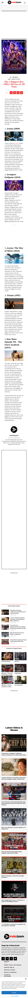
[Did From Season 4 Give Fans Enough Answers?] (14, 865)
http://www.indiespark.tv (14, 437)
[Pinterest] (18, 92)
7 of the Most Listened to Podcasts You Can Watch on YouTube (13, 925)
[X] (14, 92)
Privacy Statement (15, 996)
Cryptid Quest (18, 673)
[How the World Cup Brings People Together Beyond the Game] (5, 641)
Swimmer (17, 661)
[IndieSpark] (14, 429)
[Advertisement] (14, 25)
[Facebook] (11, 92)
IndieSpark (15, 77)
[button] (26, 979)
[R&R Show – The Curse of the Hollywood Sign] (7, 668)
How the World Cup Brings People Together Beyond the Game (11, 852)
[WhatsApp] (21, 92)
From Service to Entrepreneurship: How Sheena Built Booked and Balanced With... (18, 627)
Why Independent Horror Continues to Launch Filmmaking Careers (13, 900)
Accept (14, 992)
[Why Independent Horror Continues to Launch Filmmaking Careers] (14, 889)
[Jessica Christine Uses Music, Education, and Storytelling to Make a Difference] (5, 619)
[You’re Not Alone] (21, 680)
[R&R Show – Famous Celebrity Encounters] (7, 680)
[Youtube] (15, 958)
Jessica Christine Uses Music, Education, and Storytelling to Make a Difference (17, 619)
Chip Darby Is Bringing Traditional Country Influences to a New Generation (18, 612)
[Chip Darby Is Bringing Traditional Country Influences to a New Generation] (5, 612)
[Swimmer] (21, 656)
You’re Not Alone (19, 685)
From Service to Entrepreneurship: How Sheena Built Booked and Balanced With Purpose (13, 803)
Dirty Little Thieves (5, 661)
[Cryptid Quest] (21, 668)
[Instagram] (7, 958)
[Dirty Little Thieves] (7, 656)
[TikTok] (11, 958)
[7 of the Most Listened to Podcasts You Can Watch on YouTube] (14, 913)
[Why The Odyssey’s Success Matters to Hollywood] (5, 634)
